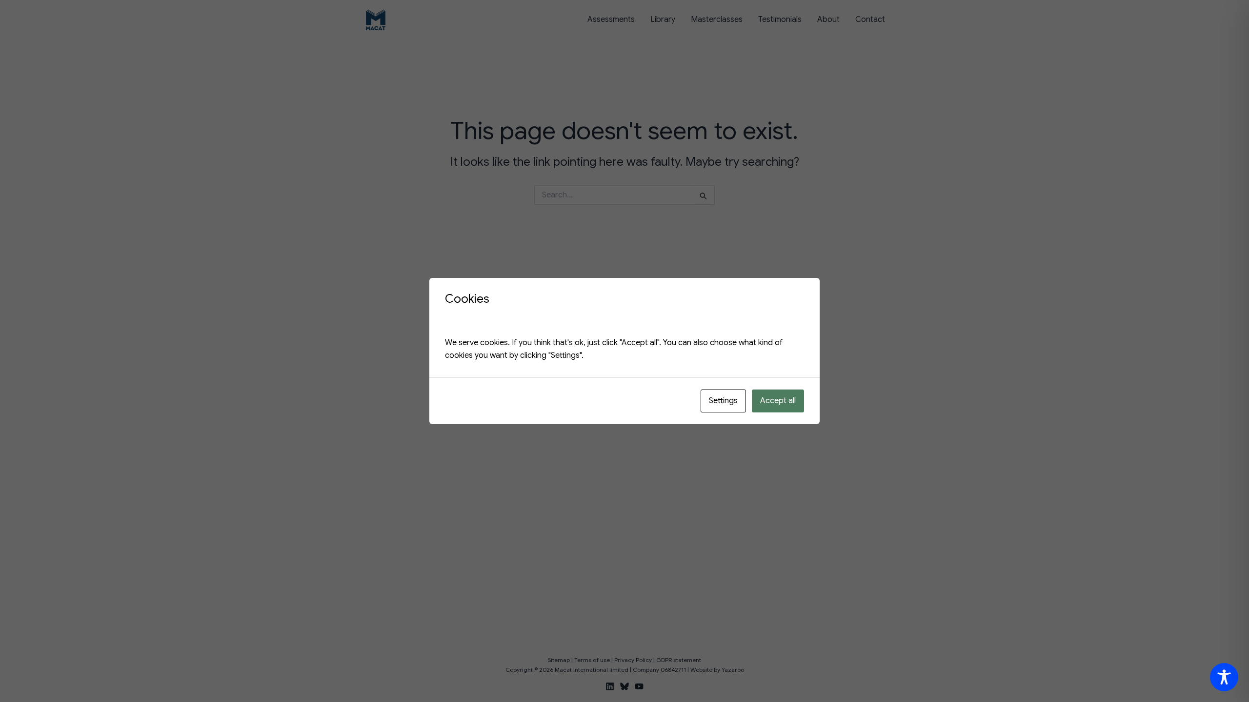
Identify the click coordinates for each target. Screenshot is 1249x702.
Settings (723, 401)
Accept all (778, 401)
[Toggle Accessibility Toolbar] (1224, 677)
